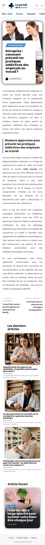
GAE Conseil (30, 169)
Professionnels (15, 45)
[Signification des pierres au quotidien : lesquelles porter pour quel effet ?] (22, 349)
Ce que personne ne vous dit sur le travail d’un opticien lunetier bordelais (20, 416)
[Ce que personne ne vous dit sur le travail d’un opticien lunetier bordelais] (22, 396)
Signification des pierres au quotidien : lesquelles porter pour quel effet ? (20, 369)
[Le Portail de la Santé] (18, 5)
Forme (11, 506)
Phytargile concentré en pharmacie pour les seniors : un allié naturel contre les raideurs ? (21, 463)
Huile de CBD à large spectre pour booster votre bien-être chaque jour (23, 515)
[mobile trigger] (4, 5)
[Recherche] (36, 6)
